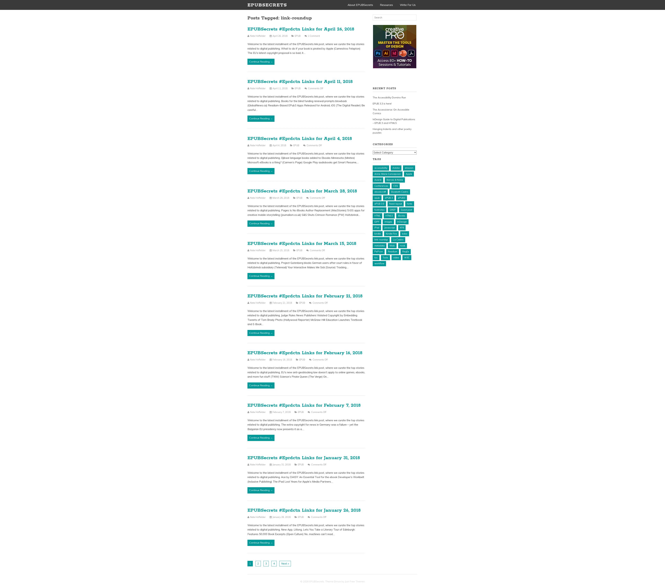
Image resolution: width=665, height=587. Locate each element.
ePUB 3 (389, 197)
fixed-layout (395, 203)
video (396, 257)
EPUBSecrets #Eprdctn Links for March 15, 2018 (301, 244)
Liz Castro (398, 239)
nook (402, 245)
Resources (386, 5)
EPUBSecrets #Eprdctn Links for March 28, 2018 (302, 191)
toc (376, 257)
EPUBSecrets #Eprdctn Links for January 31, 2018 (303, 458)
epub (377, 197)
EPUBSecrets (267, 5)
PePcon (378, 251)
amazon (409, 167)
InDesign (402, 221)
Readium (392, 251)
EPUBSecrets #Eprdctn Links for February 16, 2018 (304, 353)
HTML (377, 215)
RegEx (405, 251)
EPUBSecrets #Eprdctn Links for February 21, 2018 (305, 296)
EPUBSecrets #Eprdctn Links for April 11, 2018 (300, 82)
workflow (379, 263)
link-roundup (381, 239)
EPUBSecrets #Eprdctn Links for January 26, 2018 (304, 510)
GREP (393, 209)
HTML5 (389, 215)
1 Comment (314, 35)
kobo (404, 233)
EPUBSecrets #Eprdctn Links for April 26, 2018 (300, 29)
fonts (409, 203)
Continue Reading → (261, 61)
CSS (395, 185)
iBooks (401, 215)
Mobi (392, 245)
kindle (377, 233)
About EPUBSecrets (360, 5)
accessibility (380, 167)
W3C (407, 257)
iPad (376, 227)
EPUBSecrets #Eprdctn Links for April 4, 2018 (299, 139)
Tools (385, 257)
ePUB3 (401, 197)
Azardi (378, 179)
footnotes (379, 209)
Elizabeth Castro (399, 191)
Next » (285, 563)
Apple (409, 174)
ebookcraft (380, 191)
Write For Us (408, 5)
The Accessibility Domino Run (389, 97)
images (388, 221)
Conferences (381, 185)
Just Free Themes (355, 581)
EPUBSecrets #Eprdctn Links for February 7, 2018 (304, 405)
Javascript (389, 227)
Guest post (406, 209)
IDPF (376, 221)
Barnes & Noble (395, 179)
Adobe (396, 167)
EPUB (298, 35)
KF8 (402, 227)
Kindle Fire (391, 233)
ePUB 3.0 (379, 203)
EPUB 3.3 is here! (382, 103)
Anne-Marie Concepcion (387, 174)
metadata (379, 245)
